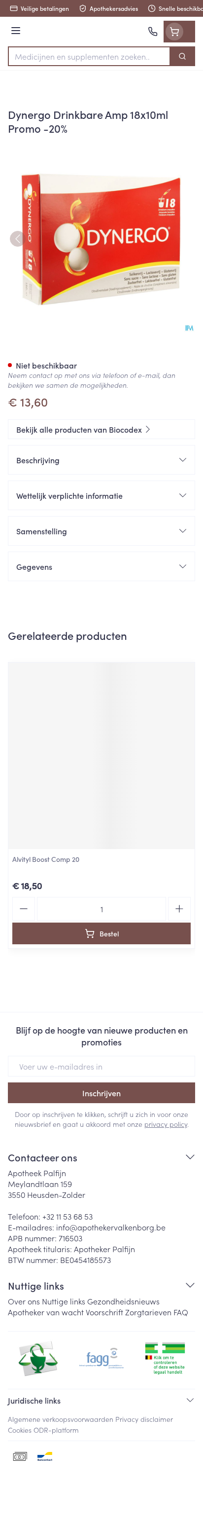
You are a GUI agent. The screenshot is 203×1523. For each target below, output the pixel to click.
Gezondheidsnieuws (123, 1301)
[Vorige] (18, 239)
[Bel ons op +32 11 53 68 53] (153, 32)
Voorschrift (104, 1311)
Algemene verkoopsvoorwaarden (60, 1419)
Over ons (24, 1301)
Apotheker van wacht (46, 1311)
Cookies (20, 1430)
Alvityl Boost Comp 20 (45, 859)
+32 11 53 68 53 (67, 1216)
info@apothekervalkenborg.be (111, 1227)
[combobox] (89, 56)
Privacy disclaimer (144, 1419)
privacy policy (165, 1124)
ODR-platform (56, 1430)
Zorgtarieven (148, 1311)
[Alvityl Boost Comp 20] (101, 756)
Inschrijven (101, 1092)
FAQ (180, 1311)
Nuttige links (63, 1301)
